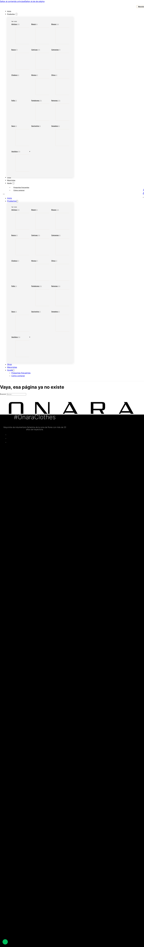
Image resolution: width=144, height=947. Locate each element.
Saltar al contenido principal (12, 1)
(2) (18, 75)
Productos (11, 14)
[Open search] (4, 6)
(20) (59, 100)
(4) (37, 24)
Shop (9, 177)
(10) (19, 151)
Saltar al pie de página (34, 1)
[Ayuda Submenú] (13, 183)
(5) (17, 50)
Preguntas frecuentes (21, 187)
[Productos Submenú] (16, 14)
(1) (37, 75)
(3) (16, 100)
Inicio (9, 11)
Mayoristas (11, 180)
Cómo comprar (19, 190)
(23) (57, 24)
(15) (18, 24)
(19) (39, 50)
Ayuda (9, 183)
